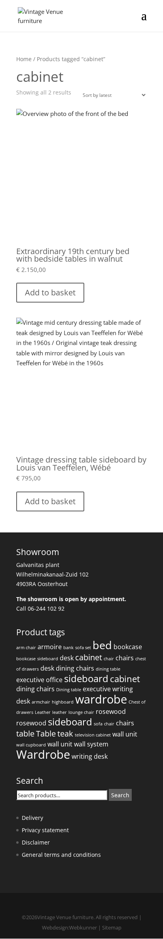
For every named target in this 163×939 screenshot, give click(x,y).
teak (65, 733)
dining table (108, 669)
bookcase (128, 646)
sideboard (47, 658)
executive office (39, 679)
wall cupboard (31, 745)
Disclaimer (36, 842)
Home (24, 59)
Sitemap (111, 927)
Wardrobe (43, 754)
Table (46, 733)
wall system (91, 744)
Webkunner (83, 927)
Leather (43, 712)
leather (59, 712)
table (25, 733)
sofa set (83, 647)
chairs (125, 658)
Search (120, 795)
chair (109, 658)
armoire (50, 646)
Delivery (32, 817)
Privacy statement (45, 830)
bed (102, 645)
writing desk (90, 756)
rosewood (111, 711)
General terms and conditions (61, 854)
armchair (41, 702)
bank (68, 647)
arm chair (26, 647)
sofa (98, 724)
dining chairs (75, 668)
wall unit (124, 734)
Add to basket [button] (50, 292)
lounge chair (81, 712)
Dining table (68, 689)
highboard (63, 702)
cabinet (88, 657)
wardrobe (101, 699)
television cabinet (93, 735)
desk (67, 658)
